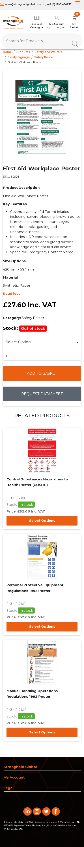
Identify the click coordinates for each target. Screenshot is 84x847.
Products (23, 52)
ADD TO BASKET (42, 373)
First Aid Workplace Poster (24, 62)
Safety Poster (44, 57)
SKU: (11, 176)
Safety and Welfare (48, 52)
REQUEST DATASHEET (42, 394)
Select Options (42, 521)
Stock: (24, 328)
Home (7, 52)
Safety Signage (19, 57)
